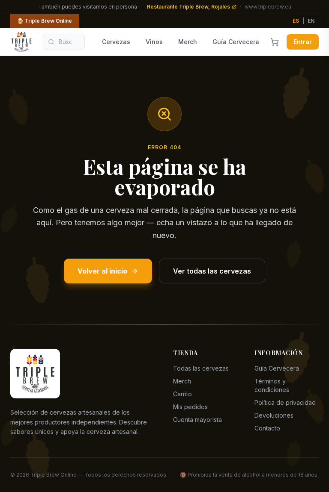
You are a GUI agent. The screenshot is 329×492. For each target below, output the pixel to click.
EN (311, 21)
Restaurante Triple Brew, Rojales (188, 6)
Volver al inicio (102, 271)
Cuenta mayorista (197, 419)
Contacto (267, 428)
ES (296, 21)
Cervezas (116, 41)
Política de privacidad (285, 402)
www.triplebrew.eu (268, 6)
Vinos (154, 41)
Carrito (182, 394)
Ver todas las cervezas (212, 271)
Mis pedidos (190, 406)
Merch (187, 41)
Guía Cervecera (235, 41)
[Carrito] (274, 41)
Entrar (302, 41)
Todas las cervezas (201, 368)
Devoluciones (273, 415)
